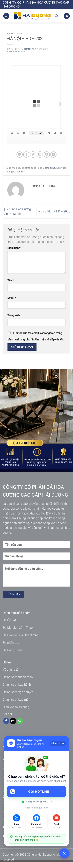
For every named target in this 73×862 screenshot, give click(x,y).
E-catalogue (14, 33)
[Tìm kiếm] (56, 16)
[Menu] (6, 16)
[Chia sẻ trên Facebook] (26, 154)
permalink (17, 171)
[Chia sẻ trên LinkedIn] (53, 154)
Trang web (13, 315)
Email (11, 297)
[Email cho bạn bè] (40, 154)
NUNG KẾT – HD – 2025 (54, 211)
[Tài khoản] (67, 16)
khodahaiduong (16, 52)
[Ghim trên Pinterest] (47, 154)
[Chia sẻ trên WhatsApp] (19, 154)
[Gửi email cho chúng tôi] (13, 721)
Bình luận (13, 248)
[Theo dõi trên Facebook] (6, 721)
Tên (10, 280)
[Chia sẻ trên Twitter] (33, 154)
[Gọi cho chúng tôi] (20, 721)
